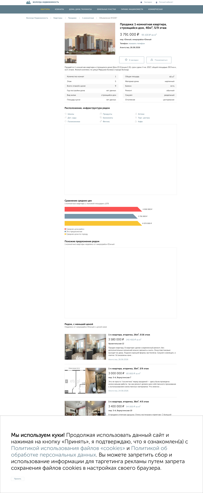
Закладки (148, 2)
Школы (70, 114)
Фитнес (106, 122)
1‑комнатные (88, 18)
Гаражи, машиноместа (132, 9)
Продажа (72, 18)
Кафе (140, 122)
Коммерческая (155, 9)
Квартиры (45, 9)
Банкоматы (107, 118)
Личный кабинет (166, 2)
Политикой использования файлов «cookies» (68, 448)
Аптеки (141, 114)
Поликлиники (73, 122)
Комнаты (59, 9)
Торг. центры (144, 118)
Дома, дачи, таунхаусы (80, 9)
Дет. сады (71, 118)
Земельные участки (106, 9)
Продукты (107, 114)
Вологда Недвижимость (37, 18)
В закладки (133, 60)
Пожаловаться (161, 60)
